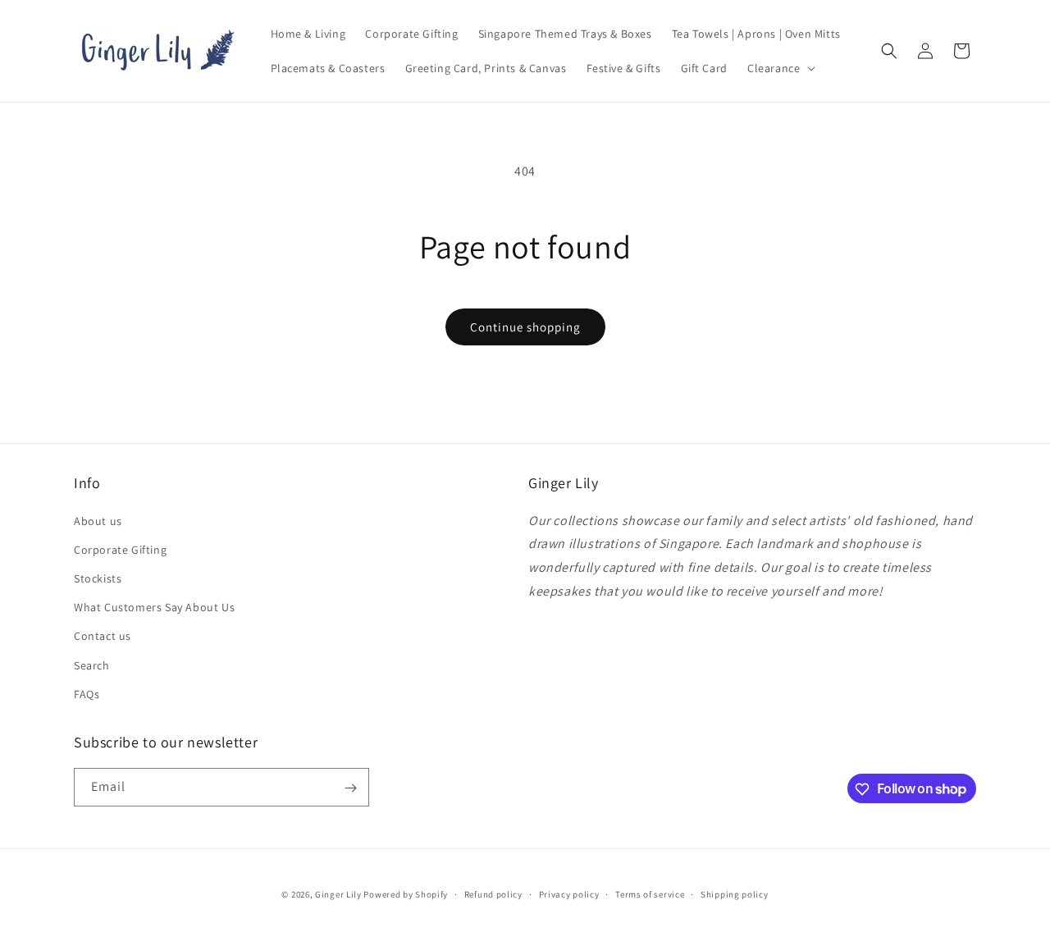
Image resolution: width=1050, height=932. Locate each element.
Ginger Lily (338, 894)
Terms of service (649, 893)
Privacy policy (569, 893)
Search (92, 664)
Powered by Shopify (405, 894)
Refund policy (493, 893)
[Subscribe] (350, 788)
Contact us (102, 635)
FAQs (86, 693)
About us (98, 520)
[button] (779, 68)
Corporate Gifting (120, 548)
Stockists (97, 577)
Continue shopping (525, 327)
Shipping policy (735, 893)
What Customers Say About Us (154, 606)
